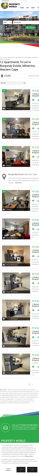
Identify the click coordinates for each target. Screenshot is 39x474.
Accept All (32, 469)
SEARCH (32, 27)
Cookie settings (8, 469)
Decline (21, 469)
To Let (24, 57)
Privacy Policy (29, 456)
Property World (11, 57)
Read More (18, 182)
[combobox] (10, 1)
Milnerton (29, 57)
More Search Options (19, 28)
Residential (18, 57)
